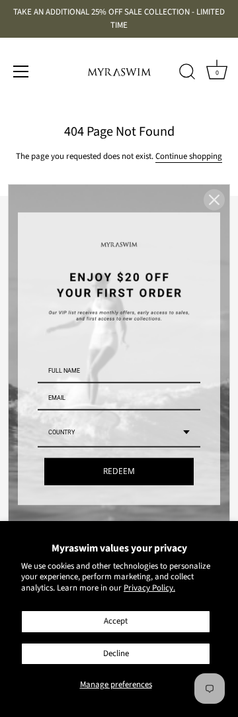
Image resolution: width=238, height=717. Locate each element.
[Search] (187, 73)
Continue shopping (188, 156)
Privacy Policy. (149, 588)
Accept (116, 621)
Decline (116, 653)
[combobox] (119, 433)
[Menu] (21, 71)
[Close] (214, 199)
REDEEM (119, 471)
